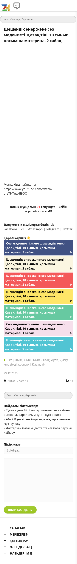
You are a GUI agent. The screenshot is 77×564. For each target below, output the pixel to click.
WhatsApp (35, 229)
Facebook (11, 229)
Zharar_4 (22, 381)
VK (22, 229)
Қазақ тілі (39, 364)
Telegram (52, 229)
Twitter (67, 229)
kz (11, 360)
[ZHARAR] (5, 5)
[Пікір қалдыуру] (16, 5)
